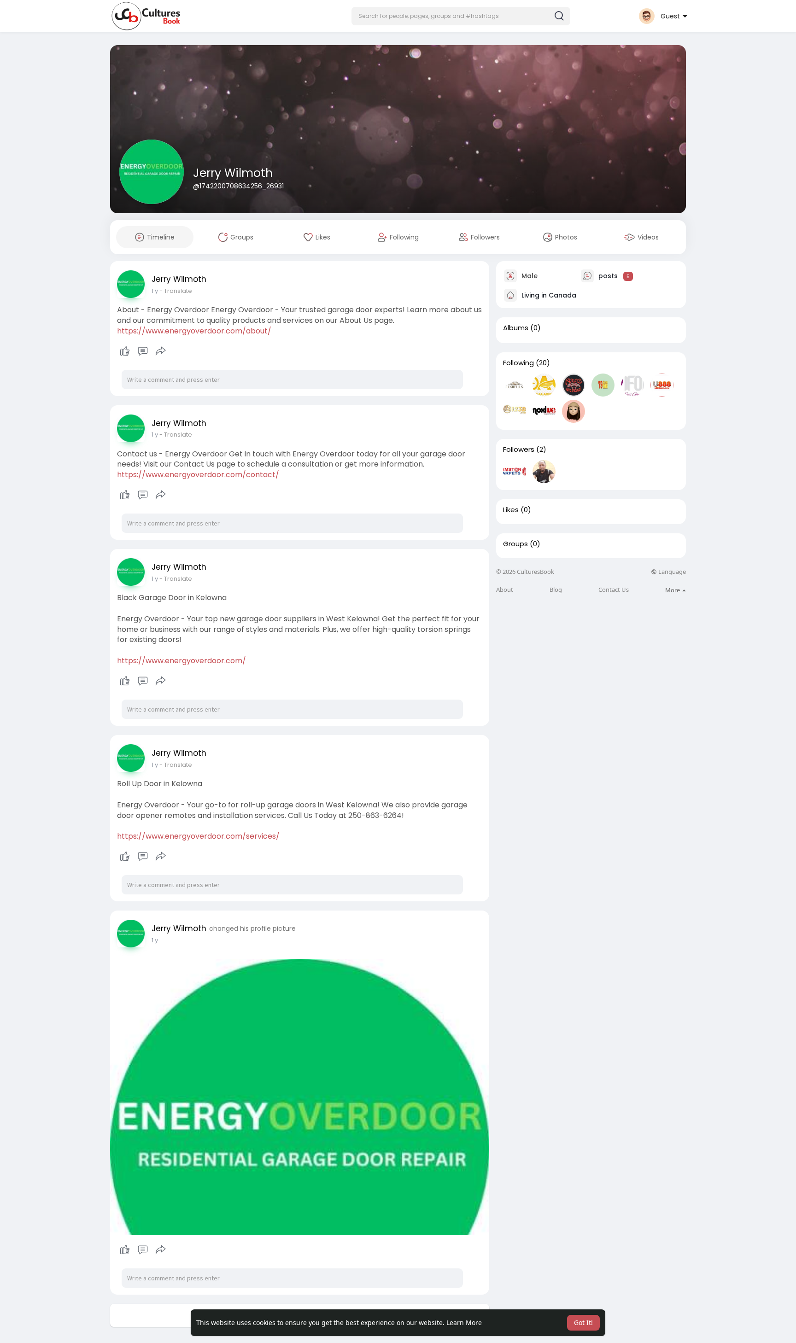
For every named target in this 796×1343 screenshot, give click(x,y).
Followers (518, 449)
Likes (511, 510)
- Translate (175, 290)
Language (671, 572)
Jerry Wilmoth (233, 173)
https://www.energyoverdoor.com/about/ (194, 331)
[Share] (161, 351)
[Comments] (143, 351)
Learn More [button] (464, 1322)
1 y (155, 290)
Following (518, 363)
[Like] (143, 351)
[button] (460, 16)
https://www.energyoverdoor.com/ (181, 660)
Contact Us (613, 590)
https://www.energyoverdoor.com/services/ (198, 836)
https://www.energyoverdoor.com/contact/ (198, 474)
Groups (515, 544)
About (504, 590)
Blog (556, 590)
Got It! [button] (583, 1322)
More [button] (673, 590)
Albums (515, 328)
